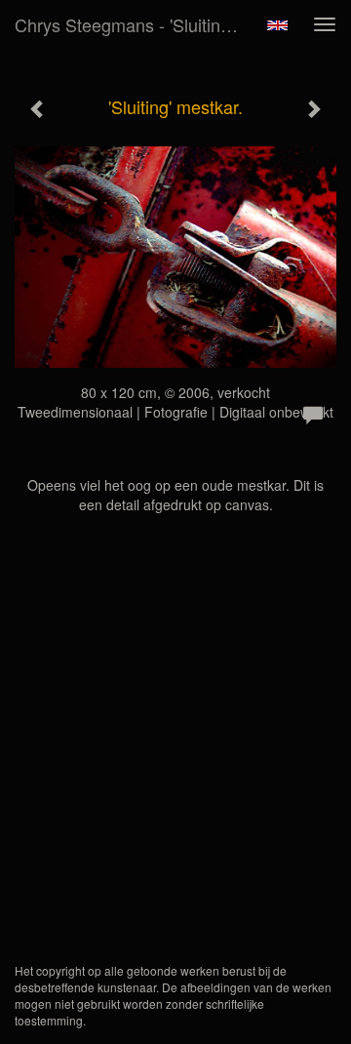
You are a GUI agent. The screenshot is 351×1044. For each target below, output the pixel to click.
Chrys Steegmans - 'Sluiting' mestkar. (134, 24)
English (277, 25)
